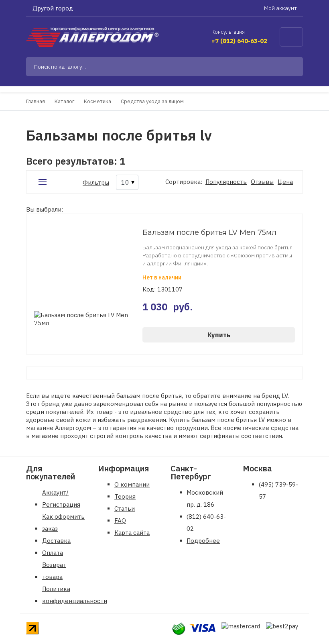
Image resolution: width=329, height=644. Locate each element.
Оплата (52, 552)
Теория (125, 496)
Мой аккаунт (281, 8)
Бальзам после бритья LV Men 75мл (209, 232)
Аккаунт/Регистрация (61, 498)
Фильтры (96, 182)
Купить (218, 335)
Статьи (124, 508)
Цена (285, 181)
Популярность (226, 181)
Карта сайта (132, 532)
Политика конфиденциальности (74, 595)
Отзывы (262, 181)
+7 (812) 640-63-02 (239, 41)
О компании (132, 484)
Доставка (56, 540)
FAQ (120, 520)
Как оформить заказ (63, 522)
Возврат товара (54, 571)
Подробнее (203, 540)
